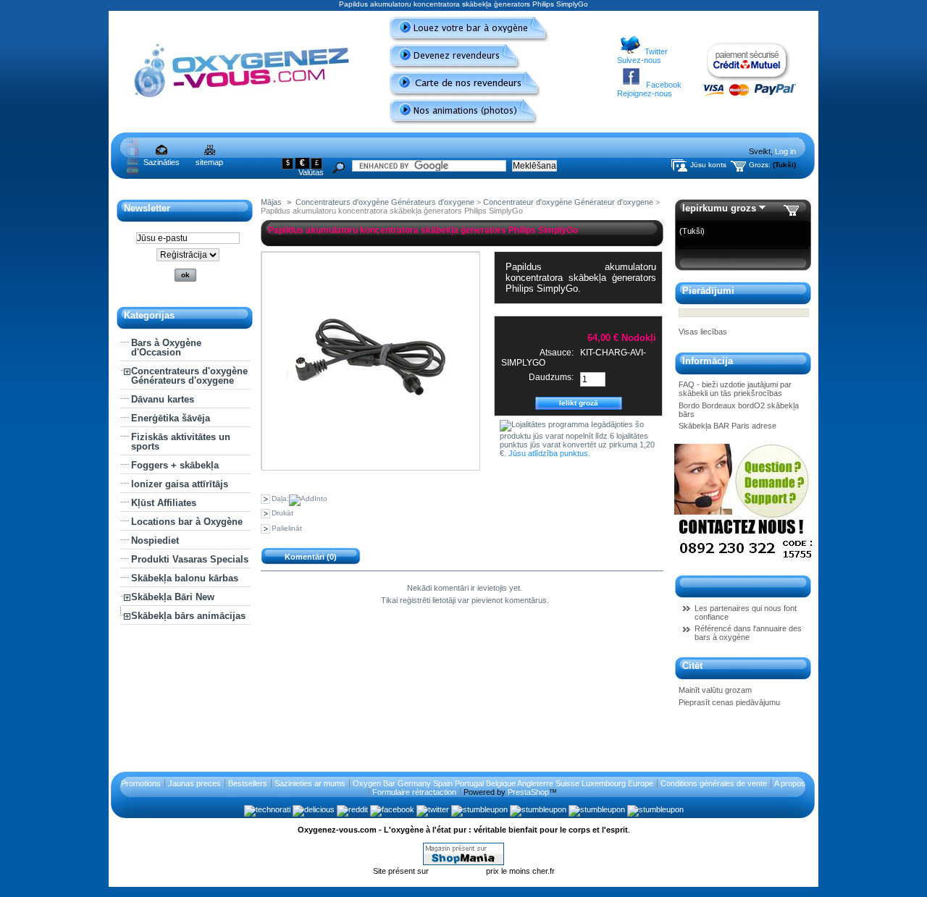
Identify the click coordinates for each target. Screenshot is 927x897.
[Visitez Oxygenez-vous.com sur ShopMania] (463, 862)
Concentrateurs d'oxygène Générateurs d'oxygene (189, 376)
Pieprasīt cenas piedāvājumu (729, 702)
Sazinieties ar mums (309, 783)
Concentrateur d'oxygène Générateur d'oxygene (568, 202)
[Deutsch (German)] (132, 162)
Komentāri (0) (311, 556)
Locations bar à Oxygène (187, 521)
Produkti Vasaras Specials (189, 559)
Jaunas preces (194, 783)
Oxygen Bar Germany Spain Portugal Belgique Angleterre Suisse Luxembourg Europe (503, 783)
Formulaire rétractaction (414, 792)
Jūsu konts (708, 165)
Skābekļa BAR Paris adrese (727, 425)
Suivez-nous (639, 60)
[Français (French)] (132, 152)
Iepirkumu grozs (719, 208)
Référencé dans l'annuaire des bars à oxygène (748, 632)
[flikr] (655, 809)
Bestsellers (247, 783)
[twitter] (432, 809)
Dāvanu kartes (162, 399)
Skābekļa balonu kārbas (184, 578)
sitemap (209, 162)
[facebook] (392, 809)
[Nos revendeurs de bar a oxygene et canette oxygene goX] (459, 94)
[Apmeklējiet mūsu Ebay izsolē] (743, 561)
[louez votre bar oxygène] (463, 39)
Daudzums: (551, 377)
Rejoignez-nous (644, 93)
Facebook (663, 84)
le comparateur (458, 871)
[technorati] (267, 809)
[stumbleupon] (479, 809)
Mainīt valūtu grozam (715, 690)
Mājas (271, 202)
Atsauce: (557, 353)
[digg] (597, 809)
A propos (789, 783)
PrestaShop (528, 792)
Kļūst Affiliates (163, 502)
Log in (785, 151)
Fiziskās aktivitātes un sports (180, 441)
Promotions (141, 783)
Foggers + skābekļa (175, 465)
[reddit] (352, 809)
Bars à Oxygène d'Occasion (166, 347)
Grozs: (760, 165)
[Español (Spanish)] (132, 171)
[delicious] (314, 809)
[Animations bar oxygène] (458, 122)
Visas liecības (703, 331)
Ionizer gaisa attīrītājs (179, 484)
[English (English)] (132, 143)
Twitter (656, 51)
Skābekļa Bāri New (172, 596)
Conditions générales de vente (713, 783)
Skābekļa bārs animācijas (188, 615)
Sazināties (161, 162)
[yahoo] (538, 809)
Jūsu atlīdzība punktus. (549, 453)
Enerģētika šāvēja (170, 418)
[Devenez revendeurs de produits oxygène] (449, 67)
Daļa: (280, 498)
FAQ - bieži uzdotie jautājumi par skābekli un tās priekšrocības (735, 388)
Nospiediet (155, 540)
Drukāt (282, 513)
